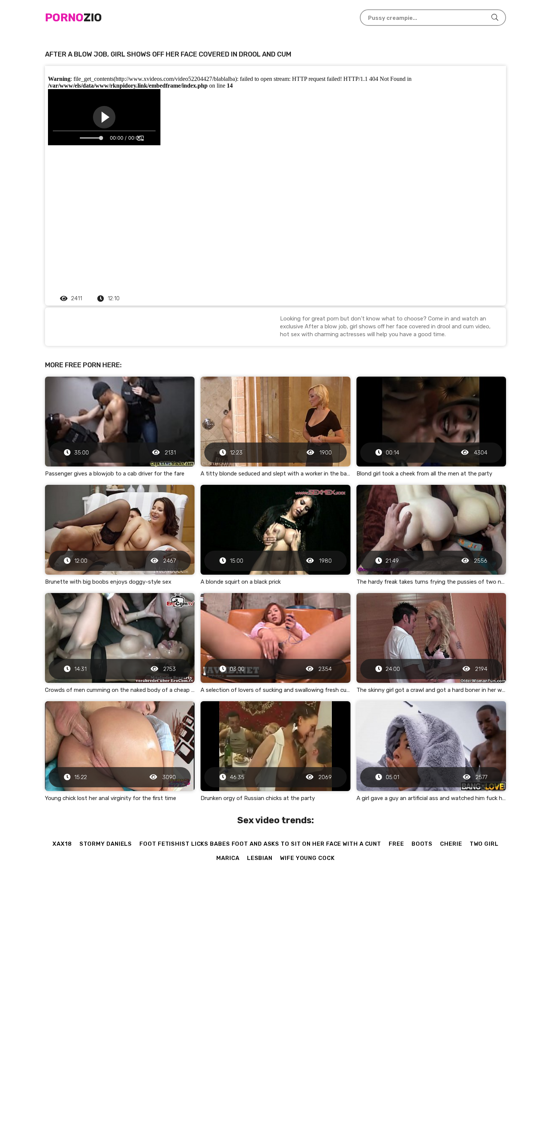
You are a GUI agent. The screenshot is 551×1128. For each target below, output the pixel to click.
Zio (73, 17)
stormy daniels (105, 843)
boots (422, 843)
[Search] (495, 17)
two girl (484, 843)
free (396, 843)
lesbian (260, 858)
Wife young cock (307, 858)
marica (227, 858)
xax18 (62, 843)
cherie (451, 843)
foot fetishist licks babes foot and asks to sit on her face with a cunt (260, 843)
